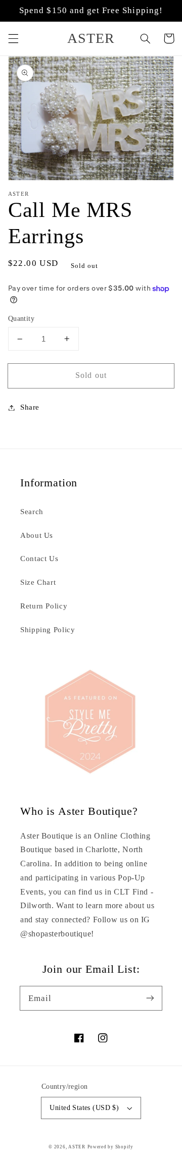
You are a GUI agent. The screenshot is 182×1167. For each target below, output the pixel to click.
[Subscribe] (150, 998)
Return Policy (43, 606)
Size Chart (38, 582)
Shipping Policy (47, 630)
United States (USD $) (84, 1108)
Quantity (21, 318)
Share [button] (29, 407)
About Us (36, 535)
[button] (13, 38)
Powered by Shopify (110, 1146)
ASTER (76, 1146)
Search (31, 512)
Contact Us (39, 558)
